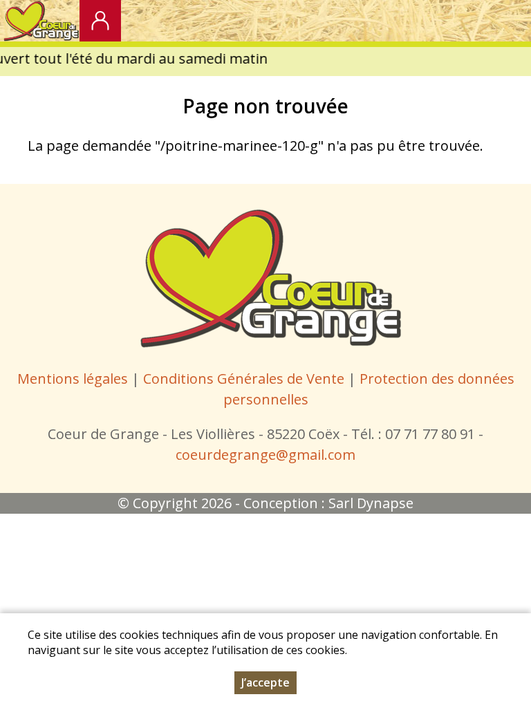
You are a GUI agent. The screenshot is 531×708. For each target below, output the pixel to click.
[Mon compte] (100, 20)
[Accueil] (40, 20)
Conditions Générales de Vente (245, 378)
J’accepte (265, 682)
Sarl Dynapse (370, 503)
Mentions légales (72, 378)
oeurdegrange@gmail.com (268, 454)
